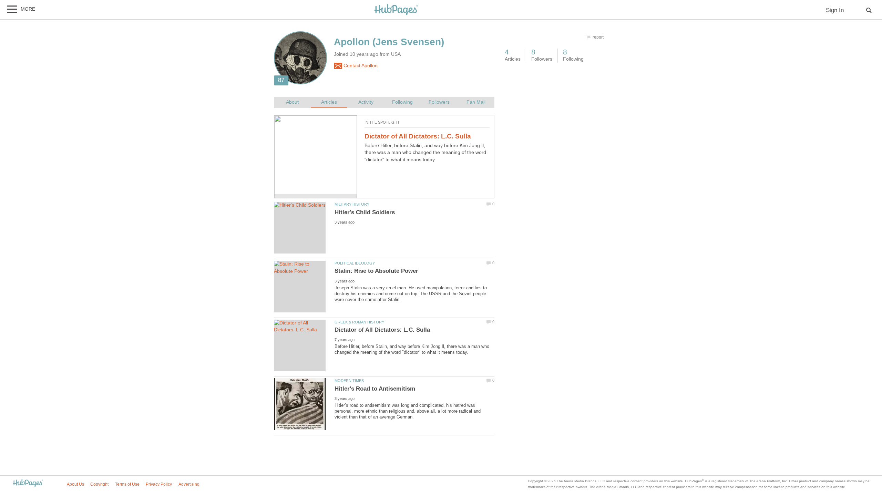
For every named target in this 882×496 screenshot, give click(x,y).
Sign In (835, 10)
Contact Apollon (360, 65)
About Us (75, 484)
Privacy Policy (159, 484)
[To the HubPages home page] (28, 483)
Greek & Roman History (359, 322)
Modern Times (349, 381)
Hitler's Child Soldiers (365, 212)
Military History (352, 204)
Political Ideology (355, 263)
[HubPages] (396, 10)
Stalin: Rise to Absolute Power (376, 271)
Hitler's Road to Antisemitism (375, 388)
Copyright (99, 484)
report (598, 37)
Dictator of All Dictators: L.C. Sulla (418, 136)
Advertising (188, 484)
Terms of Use (127, 484)
